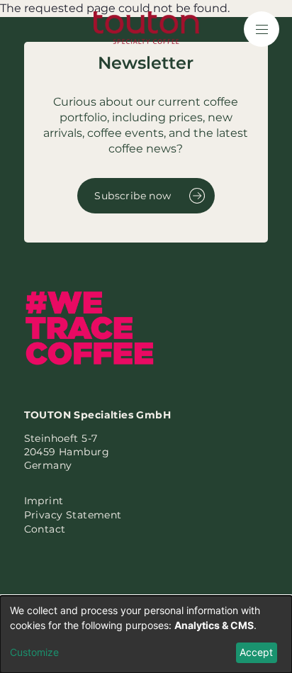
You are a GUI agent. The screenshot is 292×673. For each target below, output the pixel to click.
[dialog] (146, 634)
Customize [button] (34, 652)
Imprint (44, 500)
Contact (45, 529)
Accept (256, 652)
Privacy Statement (73, 514)
